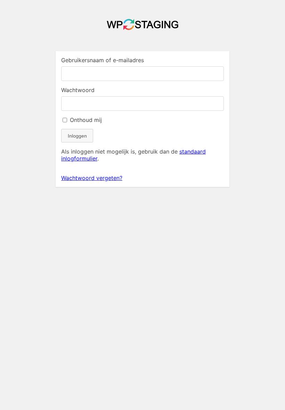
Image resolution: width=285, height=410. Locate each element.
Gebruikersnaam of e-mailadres (102, 60)
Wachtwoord (78, 90)
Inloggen (77, 136)
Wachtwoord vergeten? (91, 177)
